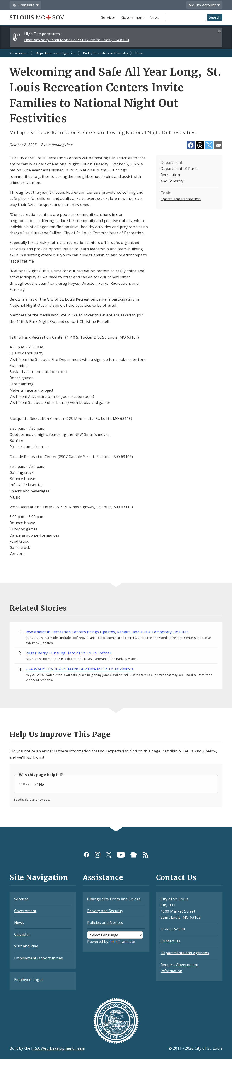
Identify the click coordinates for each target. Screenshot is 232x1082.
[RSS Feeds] (145, 855)
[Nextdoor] (133, 855)
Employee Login (28, 979)
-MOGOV (37, 17)
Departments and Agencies (56, 53)
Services (108, 17)
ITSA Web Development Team (58, 1048)
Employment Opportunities (38, 958)
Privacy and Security (105, 910)
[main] (116, 438)
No (41, 784)
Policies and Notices (105, 922)
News (155, 17)
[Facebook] (86, 855)
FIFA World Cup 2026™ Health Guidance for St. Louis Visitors (79, 669)
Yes (26, 784)
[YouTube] (121, 855)
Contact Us (170, 941)
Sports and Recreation (181, 198)
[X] (108, 855)
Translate (126, 941)
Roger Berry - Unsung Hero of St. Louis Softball (69, 653)
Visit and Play (26, 946)
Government (132, 17)
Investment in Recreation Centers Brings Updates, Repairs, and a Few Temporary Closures (107, 631)
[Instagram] (97, 855)
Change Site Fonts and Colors (113, 898)
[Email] (218, 145)
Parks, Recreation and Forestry (105, 53)
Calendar (22, 934)
